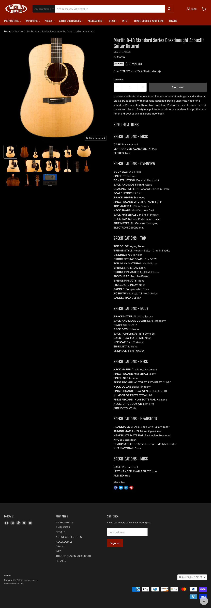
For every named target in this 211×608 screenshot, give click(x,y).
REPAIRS (172, 21)
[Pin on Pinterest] (131, 488)
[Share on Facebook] (116, 488)
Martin (121, 57)
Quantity (118, 79)
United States (190, 577)
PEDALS (49, 21)
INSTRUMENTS (11, 21)
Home (7, 31)
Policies (7, 575)
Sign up (115, 543)
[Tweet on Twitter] (121, 488)
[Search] (169, 9)
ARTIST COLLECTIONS (70, 21)
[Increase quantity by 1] (142, 87)
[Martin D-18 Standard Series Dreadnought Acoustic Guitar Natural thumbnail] (10, 151)
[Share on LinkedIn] (126, 488)
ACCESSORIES (95, 21)
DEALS (112, 21)
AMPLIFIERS (32, 21)
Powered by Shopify (14, 583)
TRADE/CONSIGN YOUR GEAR (149, 21)
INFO (125, 21)
